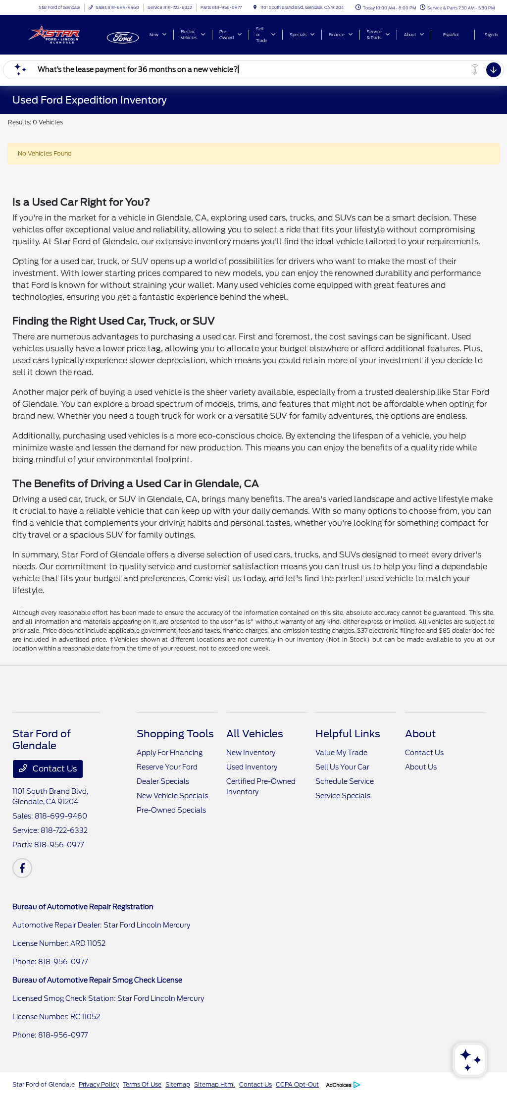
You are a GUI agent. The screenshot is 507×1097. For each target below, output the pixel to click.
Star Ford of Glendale (43, 1084)
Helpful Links (347, 734)
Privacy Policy (99, 1084)
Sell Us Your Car (342, 767)
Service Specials (342, 796)
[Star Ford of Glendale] (57, 34)
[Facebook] (22, 868)
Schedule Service (344, 781)
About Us (421, 767)
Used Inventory (251, 767)
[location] (255, 7)
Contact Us (54, 768)
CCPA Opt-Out (297, 1084)
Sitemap (177, 1084)
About (420, 734)
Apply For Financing (170, 753)
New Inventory (250, 753)
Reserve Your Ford (167, 767)
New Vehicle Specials (172, 796)
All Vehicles (254, 734)
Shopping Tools (175, 734)
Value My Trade (341, 753)
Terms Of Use (142, 1084)
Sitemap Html (214, 1084)
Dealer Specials (163, 781)
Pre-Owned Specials (171, 810)
